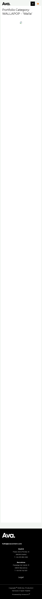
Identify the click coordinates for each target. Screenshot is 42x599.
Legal (21, 577)
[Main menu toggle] (33, 4)
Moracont (25, 594)
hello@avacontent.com (12, 544)
